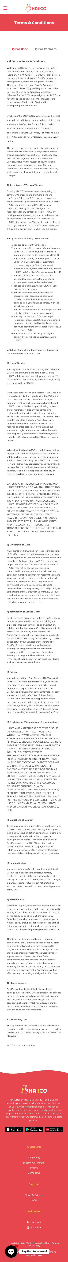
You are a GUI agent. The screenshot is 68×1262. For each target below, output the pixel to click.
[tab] (19, 49)
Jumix (39, 1255)
